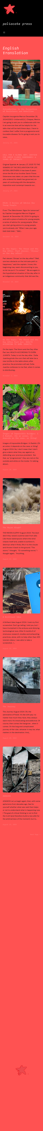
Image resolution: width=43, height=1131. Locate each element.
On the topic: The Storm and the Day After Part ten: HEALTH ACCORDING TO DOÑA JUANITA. (20, 342)
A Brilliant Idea (12, 617)
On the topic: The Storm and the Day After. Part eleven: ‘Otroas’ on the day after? (21, 251)
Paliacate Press (17, 24)
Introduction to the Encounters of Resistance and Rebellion (20, 110)
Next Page (35, 834)
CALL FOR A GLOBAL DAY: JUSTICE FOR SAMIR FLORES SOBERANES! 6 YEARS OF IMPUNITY (20, 157)
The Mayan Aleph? (12, 527)
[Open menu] (4, 32)
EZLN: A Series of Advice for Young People (19, 204)
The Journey (9, 706)
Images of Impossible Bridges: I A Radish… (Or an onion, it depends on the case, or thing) (20, 435)
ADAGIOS (7, 796)
